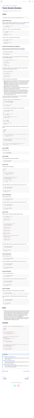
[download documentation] (32, 1)
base (10, 5)
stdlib (4, 5)
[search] (24, 1)
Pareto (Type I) (5, 10)
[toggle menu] (27, 1)
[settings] (29, 1)
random (7, 5)
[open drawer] (1, 1)
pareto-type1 (14, 5)
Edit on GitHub (26, 371)
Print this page (5, 371)
